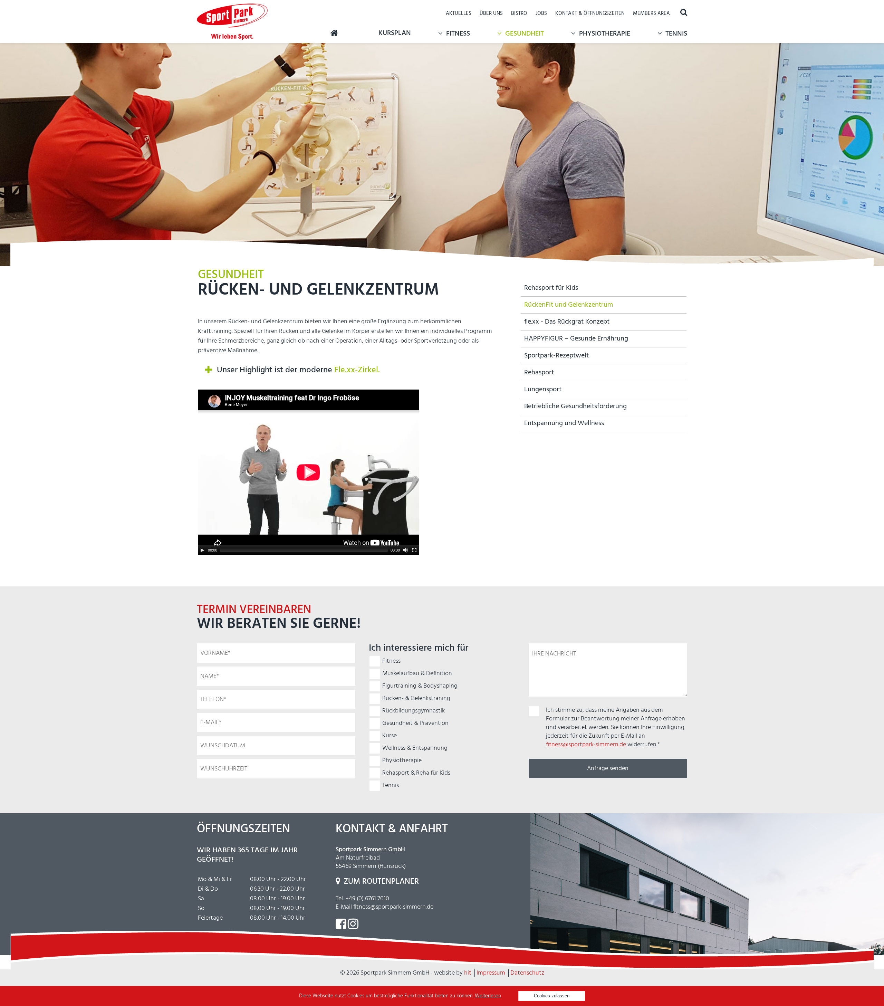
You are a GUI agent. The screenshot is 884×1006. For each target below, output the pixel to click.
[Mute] (405, 550)
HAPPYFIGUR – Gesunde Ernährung (576, 338)
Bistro (519, 13)
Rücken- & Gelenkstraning (416, 698)
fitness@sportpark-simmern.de (586, 745)
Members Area (651, 13)
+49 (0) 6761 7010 (367, 899)
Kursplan (394, 33)
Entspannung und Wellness (564, 423)
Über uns (491, 13)
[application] (308, 472)
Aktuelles (458, 13)
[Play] (202, 550)
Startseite (334, 33)
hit (467, 973)
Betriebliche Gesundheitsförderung (575, 406)
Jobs (541, 13)
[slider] (304, 550)
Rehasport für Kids (551, 288)
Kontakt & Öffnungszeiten (590, 13)
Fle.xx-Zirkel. (357, 370)
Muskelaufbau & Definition (417, 674)
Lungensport (542, 389)
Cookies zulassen (551, 995)
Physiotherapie (604, 33)
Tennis (676, 33)
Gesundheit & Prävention (415, 723)
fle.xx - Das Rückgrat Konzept (566, 321)
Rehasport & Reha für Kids (416, 773)
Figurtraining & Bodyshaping (420, 686)
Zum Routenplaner (381, 881)
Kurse (389, 736)
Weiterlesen (488, 996)
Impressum (491, 973)
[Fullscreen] (414, 550)
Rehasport (539, 372)
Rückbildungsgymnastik (413, 711)
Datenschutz (527, 973)
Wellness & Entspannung (415, 748)
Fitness (458, 33)
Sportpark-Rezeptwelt (556, 355)
